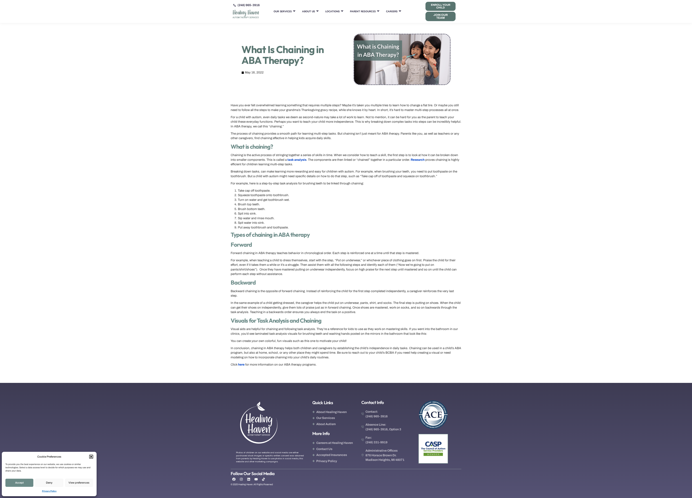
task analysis (296, 159)
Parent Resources (363, 11)
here (241, 364)
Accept (19, 482)
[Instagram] (241, 479)
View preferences (78, 482)
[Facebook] (234, 479)
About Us (308, 11)
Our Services (283, 11)
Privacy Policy (49, 491)
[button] (91, 456)
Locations (332, 11)
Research (418, 159)
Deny (49, 482)
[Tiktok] (263, 479)
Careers (392, 11)
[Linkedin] (248, 479)
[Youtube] (256, 479)
